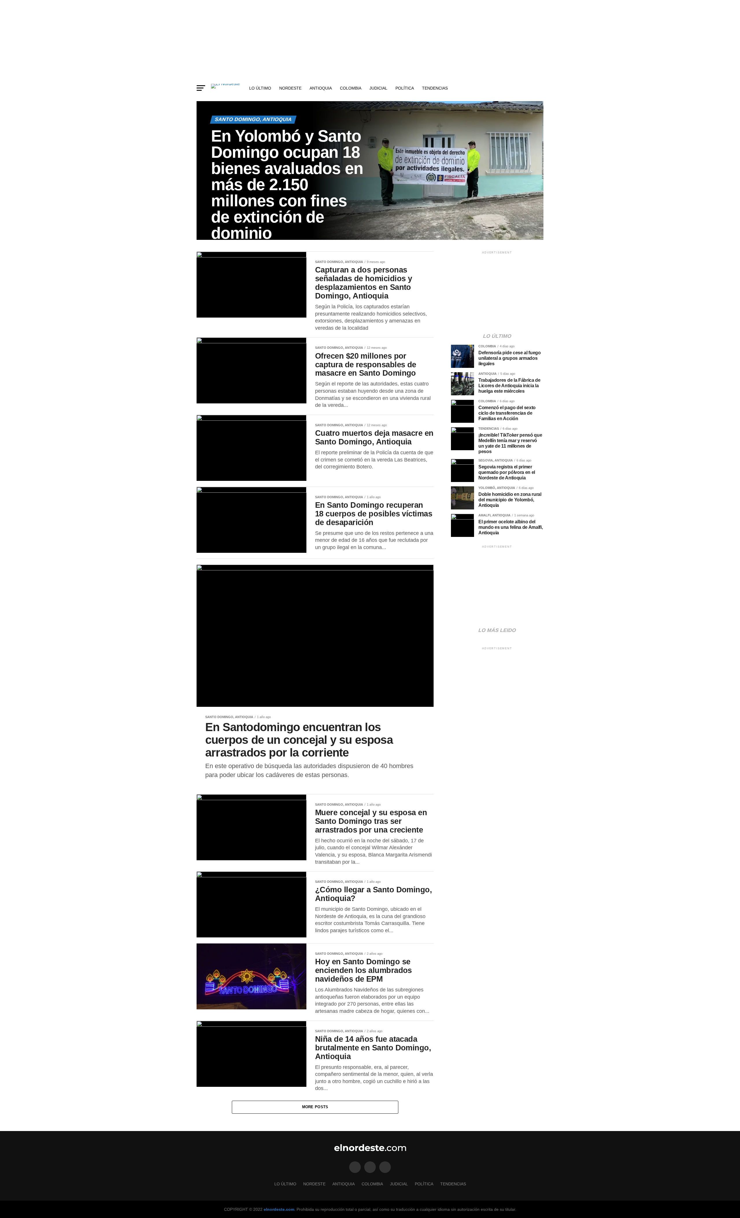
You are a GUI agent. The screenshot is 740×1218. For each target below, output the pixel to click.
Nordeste (290, 88)
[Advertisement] (370, 40)
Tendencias (435, 88)
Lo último (260, 88)
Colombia (350, 88)
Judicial (378, 88)
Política (404, 88)
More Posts (315, 1107)
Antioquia (321, 88)
